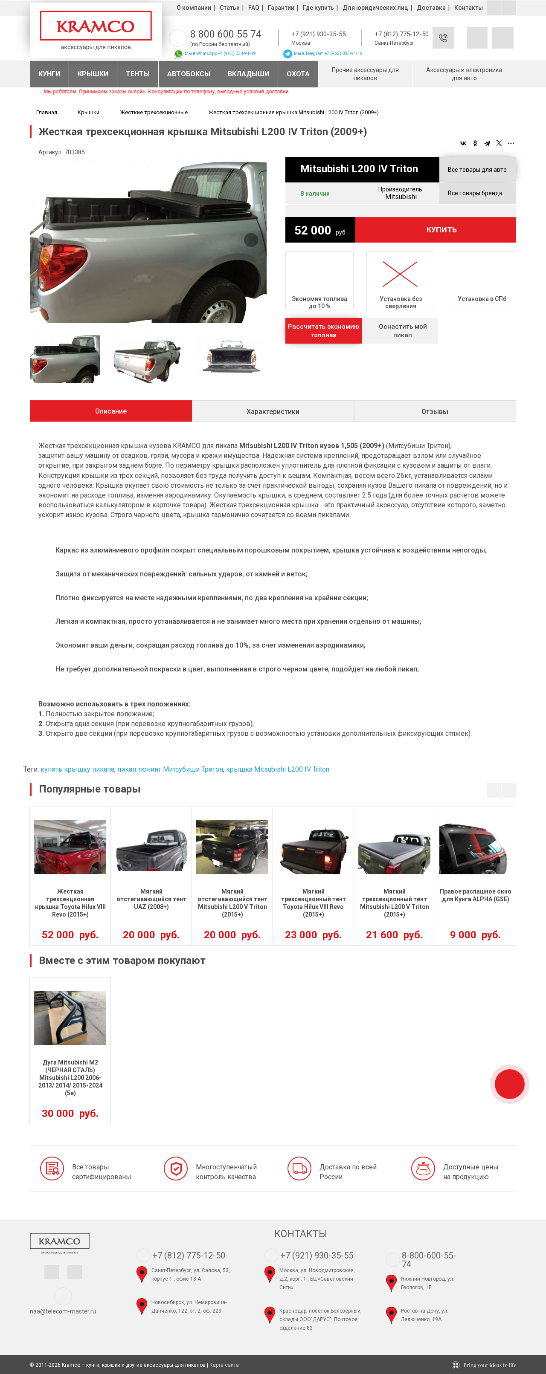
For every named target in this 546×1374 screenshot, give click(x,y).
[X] (499, 143)
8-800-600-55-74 (429, 1259)
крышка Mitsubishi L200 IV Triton (277, 769)
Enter (456, 44)
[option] (148, 240)
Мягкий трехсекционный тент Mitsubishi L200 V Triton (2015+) (394, 903)
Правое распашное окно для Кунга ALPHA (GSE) (475, 895)
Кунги (49, 74)
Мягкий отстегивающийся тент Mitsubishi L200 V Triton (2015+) (232, 903)
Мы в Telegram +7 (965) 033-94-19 (328, 53)
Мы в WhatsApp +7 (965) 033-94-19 (220, 53)
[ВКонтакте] (463, 143)
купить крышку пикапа (77, 769)
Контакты (468, 7)
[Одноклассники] (475, 143)
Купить (442, 229)
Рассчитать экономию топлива (323, 331)
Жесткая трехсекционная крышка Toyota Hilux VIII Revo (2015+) (70, 903)
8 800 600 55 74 (225, 34)
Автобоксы (188, 74)
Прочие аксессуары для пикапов (365, 74)
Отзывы (434, 412)
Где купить (318, 7)
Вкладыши (248, 74)
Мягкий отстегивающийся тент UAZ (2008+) (151, 899)
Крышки (93, 74)
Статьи (230, 7)
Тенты (138, 74)
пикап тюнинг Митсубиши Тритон (170, 769)
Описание (111, 411)
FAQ (253, 7)
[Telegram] (487, 143)
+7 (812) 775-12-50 (402, 34)
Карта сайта (224, 1365)
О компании (194, 7)
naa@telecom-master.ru (63, 1311)
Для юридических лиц (375, 7)
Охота (298, 74)
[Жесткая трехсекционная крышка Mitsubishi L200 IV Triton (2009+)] (148, 240)
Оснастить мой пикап (403, 331)
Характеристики (273, 412)
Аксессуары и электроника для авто (464, 74)
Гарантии (281, 7)
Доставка (431, 7)
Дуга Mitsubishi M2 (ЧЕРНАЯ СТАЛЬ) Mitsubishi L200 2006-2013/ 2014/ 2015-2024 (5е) (70, 1077)
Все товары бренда (475, 193)
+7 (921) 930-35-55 (318, 34)
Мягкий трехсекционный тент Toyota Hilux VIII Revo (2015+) (313, 903)
